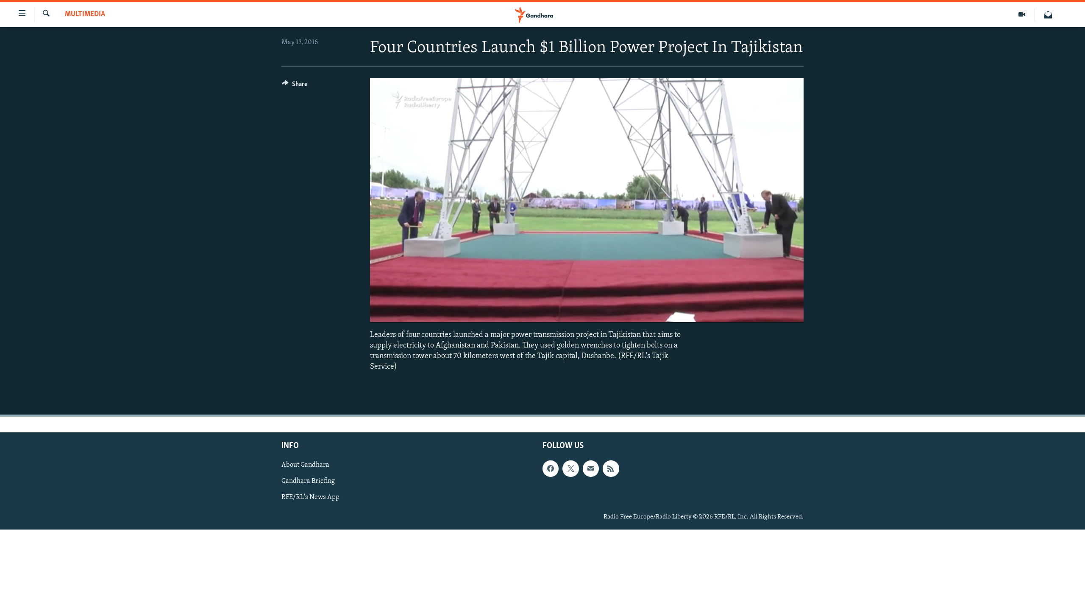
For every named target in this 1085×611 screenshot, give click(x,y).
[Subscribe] (591, 469)
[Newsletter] (1048, 14)
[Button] (294, 86)
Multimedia (85, 14)
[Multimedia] (1022, 14)
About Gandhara (305, 465)
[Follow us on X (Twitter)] (570, 469)
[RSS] (611, 469)
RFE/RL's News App (310, 497)
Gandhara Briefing (308, 481)
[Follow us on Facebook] (550, 469)
